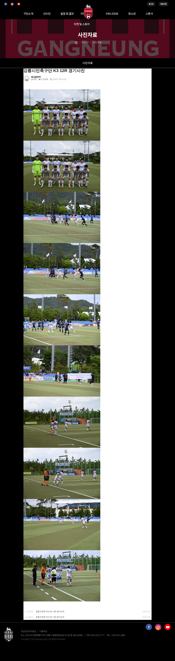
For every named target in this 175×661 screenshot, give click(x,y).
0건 (35, 79)
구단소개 (28, 13)
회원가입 (163, 4)
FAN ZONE (112, 13)
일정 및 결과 (67, 13)
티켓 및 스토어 (82, 24)
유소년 (132, 13)
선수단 (46, 13)
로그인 (151, 4)
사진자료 (87, 63)
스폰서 (149, 13)
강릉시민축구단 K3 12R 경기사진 (50, 611)
